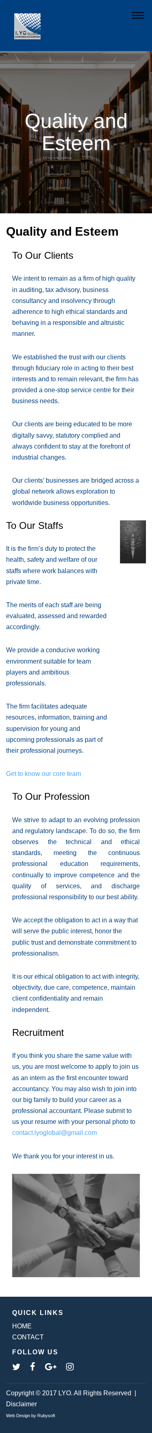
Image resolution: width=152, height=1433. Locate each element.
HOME (22, 1326)
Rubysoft (46, 1415)
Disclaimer (21, 1404)
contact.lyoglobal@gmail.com (54, 1132)
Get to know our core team (43, 773)
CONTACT (28, 1337)
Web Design (18, 1415)
